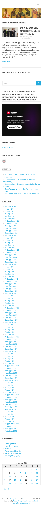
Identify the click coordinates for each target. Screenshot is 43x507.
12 (10, 476)
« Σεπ (4, 489)
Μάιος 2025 (9, 243)
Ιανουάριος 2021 (11, 368)
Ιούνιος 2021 (9, 356)
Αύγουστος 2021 (11, 351)
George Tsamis (14, 499)
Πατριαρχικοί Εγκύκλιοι (13, 451)
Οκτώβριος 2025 (11, 231)
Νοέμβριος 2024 (11, 257)
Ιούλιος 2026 (9, 209)
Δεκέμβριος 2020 (11, 371)
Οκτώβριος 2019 (11, 404)
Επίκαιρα (8, 448)
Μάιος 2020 (9, 387)
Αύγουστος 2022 (11, 322)
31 (37, 483)
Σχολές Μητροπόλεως (13, 453)
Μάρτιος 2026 (10, 219)
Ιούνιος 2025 (9, 240)
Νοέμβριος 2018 (11, 431)
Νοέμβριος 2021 (11, 344)
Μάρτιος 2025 (10, 247)
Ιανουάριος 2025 (11, 252)
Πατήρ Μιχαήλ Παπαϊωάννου (22, 501)
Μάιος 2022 (9, 330)
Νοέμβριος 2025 (11, 228)
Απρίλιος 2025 (10, 245)
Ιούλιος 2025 (9, 238)
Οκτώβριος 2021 (11, 346)
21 (21, 480)
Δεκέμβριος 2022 (11, 313)
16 (31, 476)
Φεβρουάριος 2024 (12, 279)
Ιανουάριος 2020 (11, 397)
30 (31, 483)
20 (15, 480)
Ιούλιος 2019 (9, 412)
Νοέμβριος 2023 (11, 286)
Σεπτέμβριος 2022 (11, 320)
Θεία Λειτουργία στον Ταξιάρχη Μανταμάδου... (22, 194)
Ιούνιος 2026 (9, 211)
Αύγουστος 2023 (11, 293)
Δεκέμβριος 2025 (11, 226)
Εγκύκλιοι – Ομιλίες (12, 446)
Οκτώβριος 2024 (11, 260)
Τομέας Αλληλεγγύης (12, 456)
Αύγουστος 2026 (11, 206)
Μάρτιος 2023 (10, 305)
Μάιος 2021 (9, 358)
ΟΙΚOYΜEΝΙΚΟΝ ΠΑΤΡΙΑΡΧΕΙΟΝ (16, 72)
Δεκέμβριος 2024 (11, 255)
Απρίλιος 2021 (10, 361)
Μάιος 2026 (9, 214)
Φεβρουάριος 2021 (12, 366)
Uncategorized (25, 39)
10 (37, 473)
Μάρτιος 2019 (10, 421)
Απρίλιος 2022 (10, 332)
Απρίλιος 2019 (10, 419)
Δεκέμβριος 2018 (11, 428)
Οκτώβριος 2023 (11, 288)
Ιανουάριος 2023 (11, 310)
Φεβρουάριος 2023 (12, 308)
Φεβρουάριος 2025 (12, 250)
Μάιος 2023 (9, 301)
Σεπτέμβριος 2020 (11, 378)
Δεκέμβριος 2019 (11, 400)
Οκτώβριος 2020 (11, 375)
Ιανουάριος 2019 (11, 426)
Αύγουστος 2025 (11, 235)
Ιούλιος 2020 (9, 383)
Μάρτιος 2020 (10, 392)
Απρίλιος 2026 (10, 216)
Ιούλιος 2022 (9, 325)
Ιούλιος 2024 (9, 267)
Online (7, 148)
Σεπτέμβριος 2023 (11, 291)
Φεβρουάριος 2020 (12, 395)
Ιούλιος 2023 (9, 296)
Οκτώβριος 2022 (11, 317)
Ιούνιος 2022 (9, 327)
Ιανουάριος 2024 (11, 281)
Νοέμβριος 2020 (11, 373)
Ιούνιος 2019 (9, 414)
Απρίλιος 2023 (10, 303)
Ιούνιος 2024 (9, 269)
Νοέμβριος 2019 (11, 402)
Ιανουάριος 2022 (11, 339)
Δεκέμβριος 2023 (11, 284)
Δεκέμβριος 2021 (11, 342)
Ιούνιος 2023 (9, 298)
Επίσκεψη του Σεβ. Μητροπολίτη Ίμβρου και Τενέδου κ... (30, 31)
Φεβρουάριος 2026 (12, 221)
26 (10, 483)
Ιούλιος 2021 (9, 354)
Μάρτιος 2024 (10, 276)
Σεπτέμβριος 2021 (11, 349)
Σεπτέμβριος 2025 (11, 233)
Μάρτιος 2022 (10, 334)
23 (31, 480)
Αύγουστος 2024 (11, 264)
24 (37, 480)
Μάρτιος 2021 (10, 363)
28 (21, 483)
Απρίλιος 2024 (10, 274)
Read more (6, 61)
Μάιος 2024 (9, 272)
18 (4, 480)
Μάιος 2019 (9, 416)
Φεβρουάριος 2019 (12, 424)
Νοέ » (10, 489)
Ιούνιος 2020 (9, 385)
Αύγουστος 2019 (11, 409)
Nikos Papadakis (27, 499)
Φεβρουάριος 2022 (12, 337)
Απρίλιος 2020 (10, 390)
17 (37, 476)
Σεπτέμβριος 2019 (11, 407)
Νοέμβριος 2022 (11, 315)
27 (15, 483)
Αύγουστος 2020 (11, 380)
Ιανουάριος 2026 (11, 223)
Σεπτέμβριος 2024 (11, 262)
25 (4, 483)
